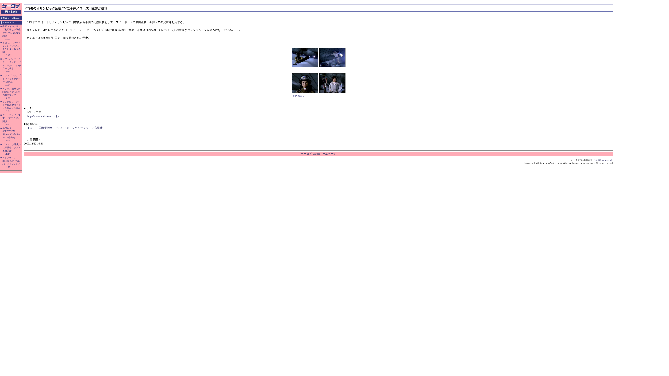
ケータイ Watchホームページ (318, 153)
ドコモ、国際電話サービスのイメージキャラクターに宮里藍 (65, 127)
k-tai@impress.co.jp (603, 160)
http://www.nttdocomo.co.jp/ (43, 116)
